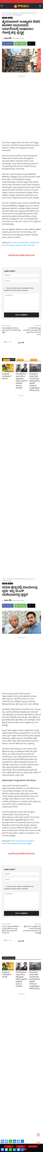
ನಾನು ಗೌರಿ (7, 38)
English (9, 1146)
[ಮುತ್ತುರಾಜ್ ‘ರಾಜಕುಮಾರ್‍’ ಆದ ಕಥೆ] (8, 368)
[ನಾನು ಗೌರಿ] (10, 347)
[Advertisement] (21, 98)
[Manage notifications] (38, 1143)
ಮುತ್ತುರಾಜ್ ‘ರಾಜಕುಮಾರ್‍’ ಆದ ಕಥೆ (6, 376)
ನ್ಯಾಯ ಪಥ (6, 360)
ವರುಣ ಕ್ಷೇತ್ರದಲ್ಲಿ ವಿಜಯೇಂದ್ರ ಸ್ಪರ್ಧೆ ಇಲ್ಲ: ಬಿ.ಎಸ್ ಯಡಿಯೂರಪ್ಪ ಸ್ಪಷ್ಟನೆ (11, 330)
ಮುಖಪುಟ (9, 13)
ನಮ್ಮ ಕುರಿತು (20, 1146)
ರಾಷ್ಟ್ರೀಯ (10, 17)
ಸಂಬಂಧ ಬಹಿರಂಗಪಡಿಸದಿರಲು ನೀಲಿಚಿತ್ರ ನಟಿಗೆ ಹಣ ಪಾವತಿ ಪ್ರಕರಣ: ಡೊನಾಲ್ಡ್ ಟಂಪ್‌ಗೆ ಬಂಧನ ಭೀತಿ (20, 244)
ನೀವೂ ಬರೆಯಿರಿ (32, 1146)
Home (4, 13)
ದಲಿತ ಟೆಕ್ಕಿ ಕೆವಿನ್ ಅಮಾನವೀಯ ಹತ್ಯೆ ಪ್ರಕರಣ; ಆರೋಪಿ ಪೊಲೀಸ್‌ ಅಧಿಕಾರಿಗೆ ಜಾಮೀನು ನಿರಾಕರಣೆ (21, 381)
